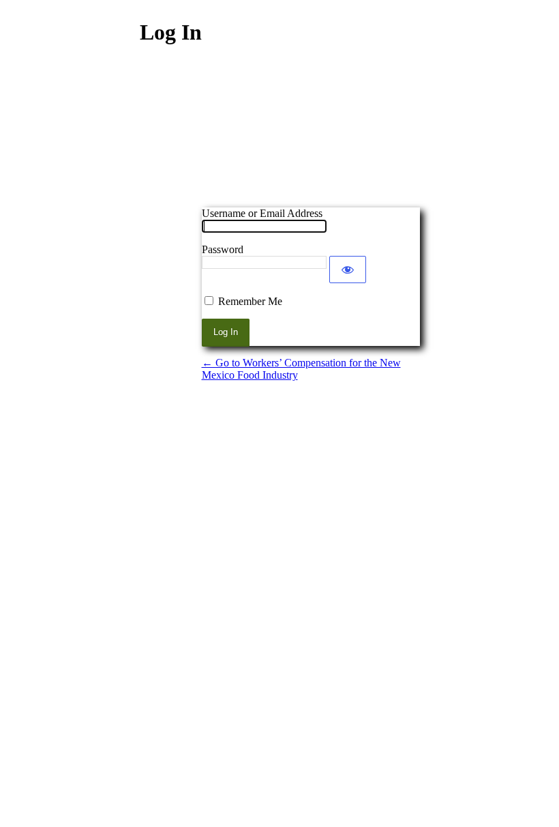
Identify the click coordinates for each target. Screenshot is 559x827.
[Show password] (347, 269)
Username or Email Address (262, 213)
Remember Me (250, 301)
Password (222, 249)
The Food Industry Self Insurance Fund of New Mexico (310, 135)
